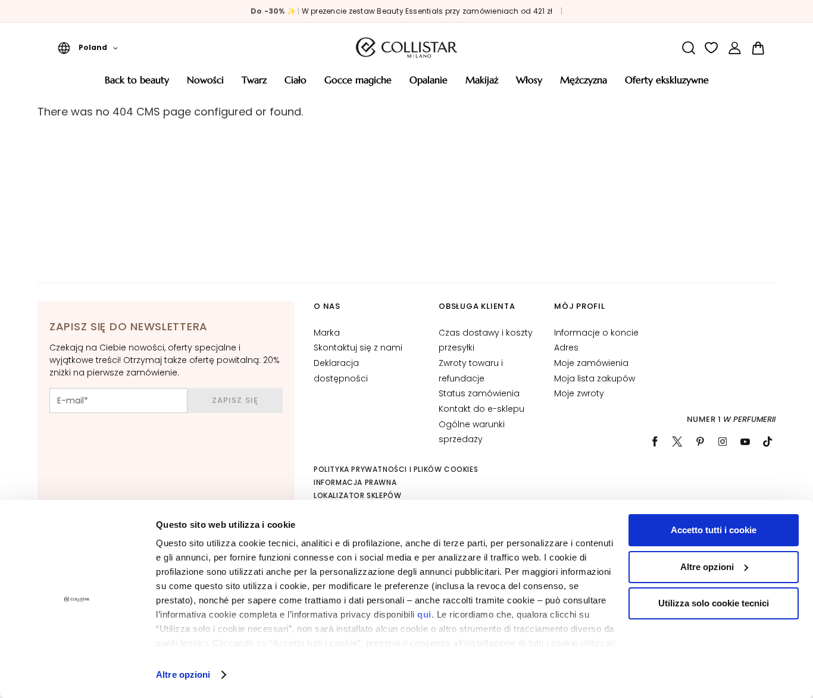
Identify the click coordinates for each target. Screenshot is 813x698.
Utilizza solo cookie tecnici (713, 603)
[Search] (688, 48)
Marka (327, 333)
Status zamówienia (479, 393)
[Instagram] (722, 441)
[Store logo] (406, 47)
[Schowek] (711, 48)
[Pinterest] (700, 441)
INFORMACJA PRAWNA (355, 482)
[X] (677, 441)
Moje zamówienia (591, 363)
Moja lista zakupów (594, 378)
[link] (734, 48)
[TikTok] (768, 441)
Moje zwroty (579, 393)
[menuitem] (137, 84)
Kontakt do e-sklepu (481, 409)
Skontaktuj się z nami (358, 347)
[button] (87, 48)
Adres (566, 347)
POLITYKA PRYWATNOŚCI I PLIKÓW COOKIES (396, 469)
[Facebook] (654, 441)
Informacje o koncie (596, 333)
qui (424, 614)
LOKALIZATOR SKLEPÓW (357, 495)
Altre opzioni (183, 674)
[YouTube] (745, 441)
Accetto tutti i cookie (713, 530)
